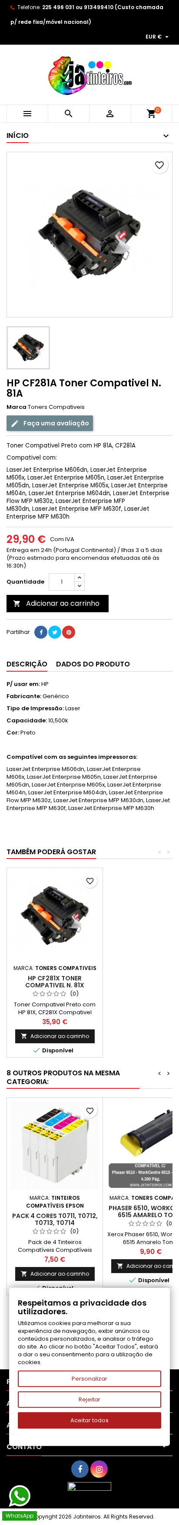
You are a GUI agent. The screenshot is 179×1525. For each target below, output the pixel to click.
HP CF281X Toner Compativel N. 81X (54, 981)
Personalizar (89, 1379)
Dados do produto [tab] (93, 664)
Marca (17, 407)
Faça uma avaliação (55, 423)
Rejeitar (89, 1399)
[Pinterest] (68, 632)
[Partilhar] (40, 632)
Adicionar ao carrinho (56, 603)
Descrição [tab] (27, 664)
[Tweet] (54, 632)
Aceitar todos (89, 1420)
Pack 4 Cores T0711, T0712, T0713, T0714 (55, 1219)
